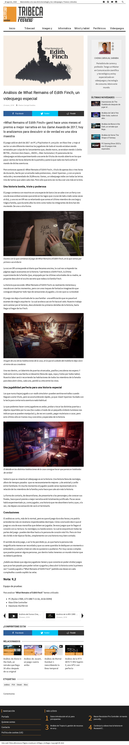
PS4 (13, 684)
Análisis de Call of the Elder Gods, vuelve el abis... (110, 115)
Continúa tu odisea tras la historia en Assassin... (108, 727)
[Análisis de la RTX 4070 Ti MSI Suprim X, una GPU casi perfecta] (74, 650)
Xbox (26, 684)
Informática (70, 654)
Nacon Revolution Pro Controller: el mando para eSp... (110, 718)
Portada (5, 716)
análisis (7, 684)
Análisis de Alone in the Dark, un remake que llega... (111, 126)
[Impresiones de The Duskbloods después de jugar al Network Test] (95, 103)
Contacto (6, 727)
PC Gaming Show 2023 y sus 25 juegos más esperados (111, 146)
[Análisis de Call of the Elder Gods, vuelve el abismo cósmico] (95, 114)
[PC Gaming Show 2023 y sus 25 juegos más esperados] (95, 145)
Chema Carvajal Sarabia (26, 105)
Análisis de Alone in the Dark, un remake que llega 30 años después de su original (12, 665)
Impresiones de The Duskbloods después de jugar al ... (111, 104)
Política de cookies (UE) (12, 732)
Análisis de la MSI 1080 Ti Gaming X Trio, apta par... (77, 614)
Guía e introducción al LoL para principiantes (62, 718)
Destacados (8, 654)
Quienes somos (8, 722)
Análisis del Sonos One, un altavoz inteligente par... (41, 614)
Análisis (48, 654)
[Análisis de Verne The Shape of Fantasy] (95, 136)
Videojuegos (8, 650)
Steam (19, 684)
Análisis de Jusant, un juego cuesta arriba (32, 661)
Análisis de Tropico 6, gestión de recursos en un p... (66, 727)
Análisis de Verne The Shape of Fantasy (110, 136)
